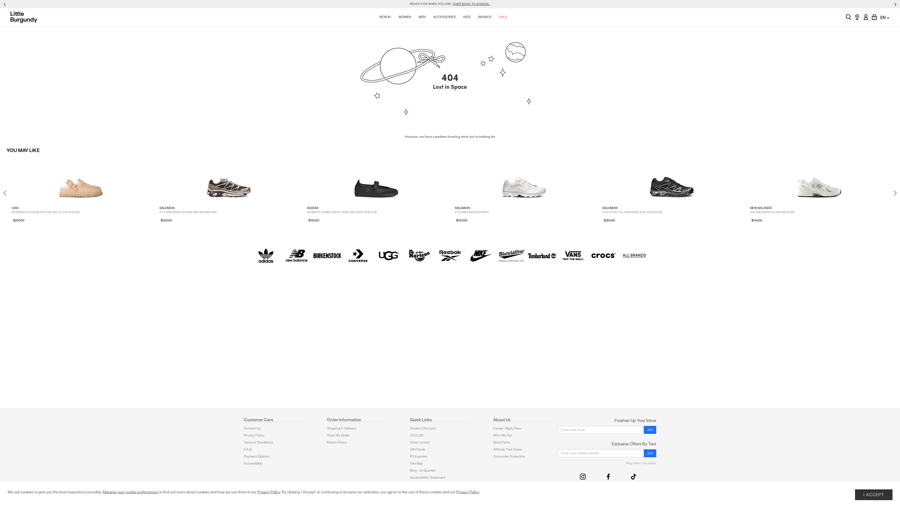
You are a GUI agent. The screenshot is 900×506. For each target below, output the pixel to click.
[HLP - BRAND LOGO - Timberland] (542, 255)
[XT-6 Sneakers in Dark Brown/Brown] (228, 178)
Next (894, 193)
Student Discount (423, 428)
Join (650, 430)
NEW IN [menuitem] (385, 17)
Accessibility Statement (427, 478)
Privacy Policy (254, 435)
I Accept (873, 494)
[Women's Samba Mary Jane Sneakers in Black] (376, 178)
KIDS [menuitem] (467, 17)
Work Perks (501, 442)
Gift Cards (417, 449)
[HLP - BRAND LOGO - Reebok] (450, 255)
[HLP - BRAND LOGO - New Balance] (296, 255)
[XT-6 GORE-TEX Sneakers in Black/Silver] (671, 178)
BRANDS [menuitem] (484, 17)
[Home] (25, 17)
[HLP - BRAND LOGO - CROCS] (603, 255)
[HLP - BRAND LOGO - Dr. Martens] (419, 255)
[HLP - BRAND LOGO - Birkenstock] (327, 255)
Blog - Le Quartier (423, 471)
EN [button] (883, 17)
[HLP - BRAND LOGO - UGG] (388, 255)
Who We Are (502, 435)
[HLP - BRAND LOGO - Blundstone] (511, 255)
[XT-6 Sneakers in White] (524, 178)
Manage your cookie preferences (130, 492)
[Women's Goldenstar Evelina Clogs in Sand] (81, 178)
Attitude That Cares (507, 449)
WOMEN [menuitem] (404, 17)
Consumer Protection (509, 456)
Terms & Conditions (258, 442)
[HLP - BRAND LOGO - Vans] (573, 255)
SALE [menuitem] (503, 17)
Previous (7, 195)
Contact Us (252, 428)
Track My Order (338, 435)
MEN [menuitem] (422, 17)
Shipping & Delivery (341, 428)
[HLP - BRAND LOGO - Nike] (480, 255)
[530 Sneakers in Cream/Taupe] (819, 178)
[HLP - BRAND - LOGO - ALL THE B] (634, 255)
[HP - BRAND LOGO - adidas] (266, 255)
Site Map (416, 463)
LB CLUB (416, 435)
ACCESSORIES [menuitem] (444, 17)
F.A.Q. (248, 449)
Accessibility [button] (253, 463)
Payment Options (257, 456)
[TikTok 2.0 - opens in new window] (634, 477)
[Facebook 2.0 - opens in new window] (608, 477)
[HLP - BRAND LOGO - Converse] (358, 255)
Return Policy (337, 442)
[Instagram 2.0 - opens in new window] (583, 477)
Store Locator (420, 442)
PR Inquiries (418, 456)
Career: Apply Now (507, 428)
